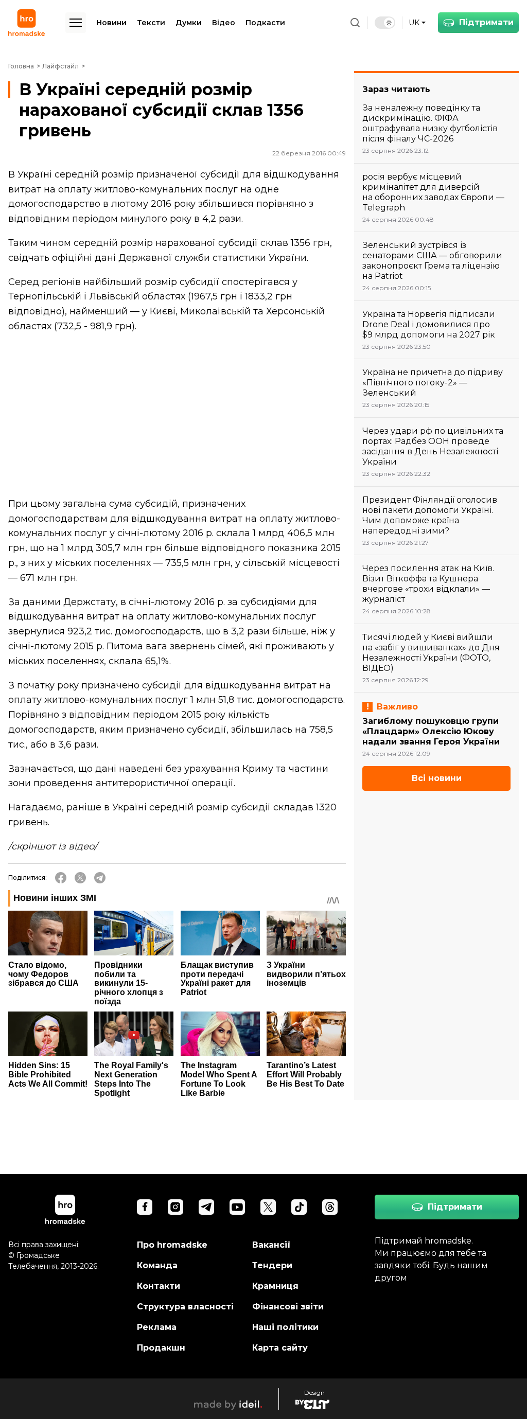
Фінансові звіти (288, 1306)
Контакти (158, 1286)
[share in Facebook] (60, 877)
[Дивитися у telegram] (206, 1207)
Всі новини (437, 778)
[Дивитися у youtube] (237, 1207)
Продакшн (161, 1348)
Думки (188, 22)
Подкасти (265, 22)
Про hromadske (172, 1245)
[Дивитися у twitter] (268, 1207)
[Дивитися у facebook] (144, 1207)
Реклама (157, 1327)
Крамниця (275, 1286)
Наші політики (285, 1327)
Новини (111, 22)
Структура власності (185, 1306)
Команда (157, 1265)
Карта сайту (280, 1348)
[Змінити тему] (385, 22)
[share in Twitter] (80, 877)
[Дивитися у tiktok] (299, 1207)
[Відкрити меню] (75, 22)
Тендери (272, 1265)
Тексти (151, 22)
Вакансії (271, 1245)
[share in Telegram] (100, 877)
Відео (223, 22)
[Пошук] (355, 22)
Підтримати (486, 22)
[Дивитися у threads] (330, 1207)
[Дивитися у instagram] (175, 1207)
